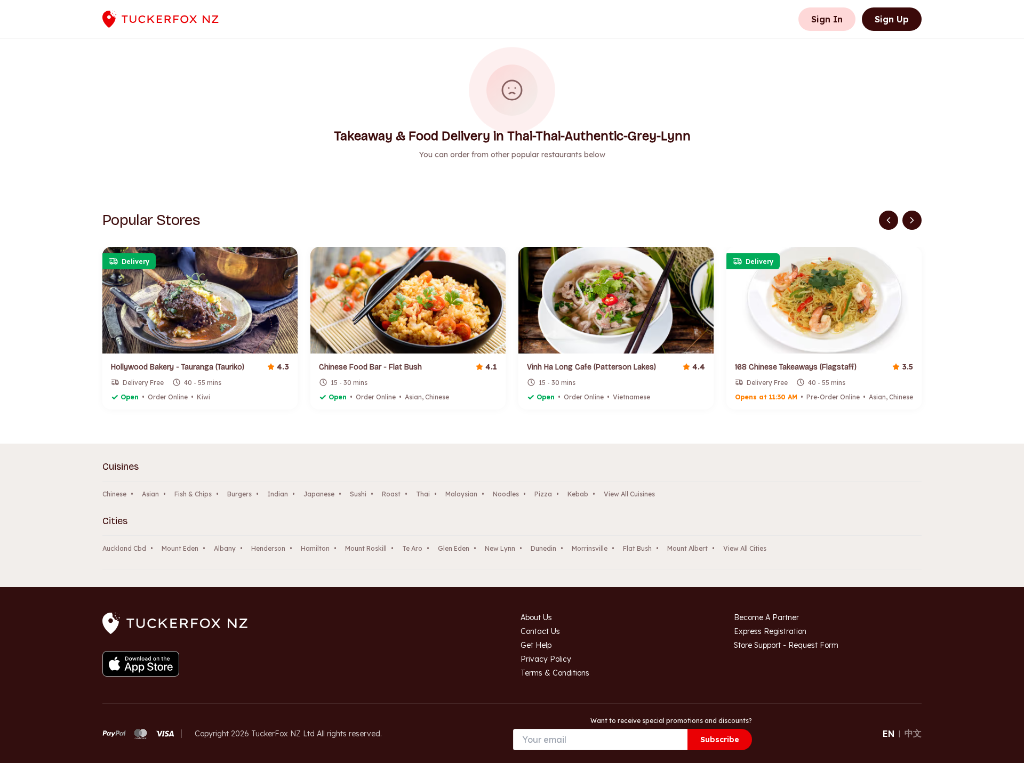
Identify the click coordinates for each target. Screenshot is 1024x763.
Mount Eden (180, 548)
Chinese (114, 494)
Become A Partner (766, 617)
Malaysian (461, 494)
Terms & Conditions (555, 673)
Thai (423, 494)
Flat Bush (637, 548)
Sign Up (892, 19)
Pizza (543, 494)
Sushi (358, 494)
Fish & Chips (193, 494)
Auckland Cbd (124, 548)
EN (888, 733)
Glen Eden (453, 548)
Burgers (239, 494)
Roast (391, 494)
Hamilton (315, 548)
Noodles (506, 494)
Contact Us (540, 631)
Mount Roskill (366, 548)
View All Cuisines (629, 494)
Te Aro (412, 548)
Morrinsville (589, 548)
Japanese (318, 494)
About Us (536, 617)
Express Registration (770, 631)
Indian (277, 494)
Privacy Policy (546, 659)
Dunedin (543, 548)
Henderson (268, 548)
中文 (913, 733)
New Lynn (500, 548)
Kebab (577, 494)
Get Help (536, 645)
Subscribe (719, 739)
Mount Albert (687, 548)
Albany (225, 548)
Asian (150, 494)
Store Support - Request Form (786, 645)
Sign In (827, 19)
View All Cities (744, 548)
